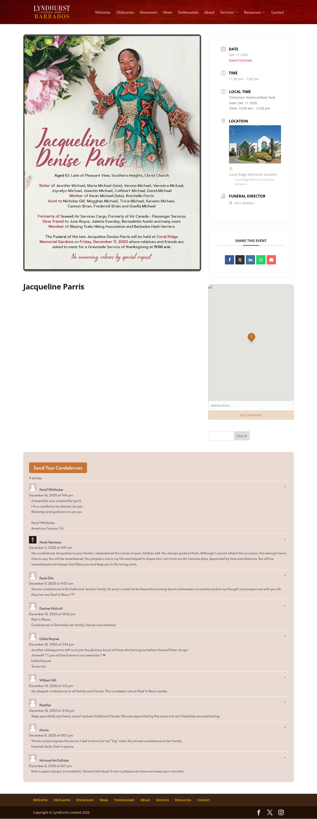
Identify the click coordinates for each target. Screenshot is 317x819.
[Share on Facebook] (229, 259)
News (167, 12)
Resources (252, 12)
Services (227, 12)
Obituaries (125, 12)
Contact (277, 12)
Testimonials (188, 12)
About (209, 12)
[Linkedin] (250, 259)
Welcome (102, 12)
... (286, 486)
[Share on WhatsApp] (260, 259)
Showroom (148, 12)
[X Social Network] (240, 259)
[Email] (271, 259)
